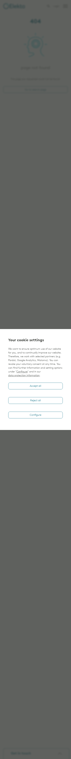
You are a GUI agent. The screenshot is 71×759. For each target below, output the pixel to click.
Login (56, 6)
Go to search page (35, 90)
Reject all (35, 400)
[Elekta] (14, 6)
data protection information (24, 375)
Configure (22, 372)
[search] (48, 6)
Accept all (35, 386)
